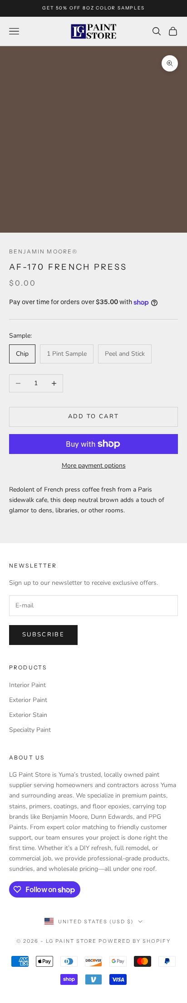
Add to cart (93, 416)
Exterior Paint (28, 700)
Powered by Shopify (134, 941)
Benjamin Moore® (43, 251)
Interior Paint (27, 685)
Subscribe (43, 634)
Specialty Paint (30, 730)
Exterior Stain (28, 715)
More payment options (94, 465)
